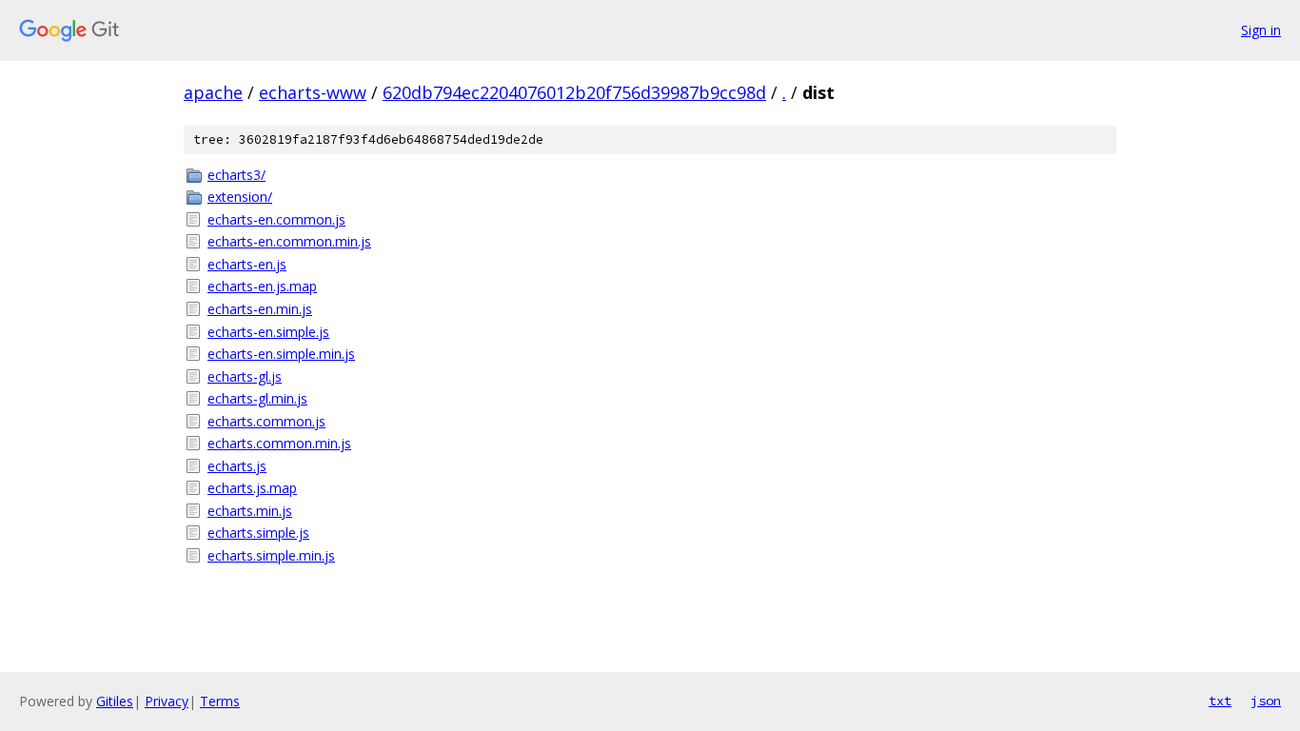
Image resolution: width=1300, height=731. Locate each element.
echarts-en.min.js (259, 309)
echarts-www (312, 92)
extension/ (239, 197)
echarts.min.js (249, 511)
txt (1220, 700)
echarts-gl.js (244, 376)
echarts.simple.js (258, 533)
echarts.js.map (252, 488)
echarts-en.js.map (262, 286)
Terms (220, 701)
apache (213, 92)
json (1266, 700)
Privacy (166, 701)
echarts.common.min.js (279, 443)
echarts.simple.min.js (271, 555)
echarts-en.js (246, 264)
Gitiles (114, 701)
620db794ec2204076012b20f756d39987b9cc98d (574, 92)
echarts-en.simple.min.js (281, 354)
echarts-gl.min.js (257, 398)
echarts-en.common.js (276, 219)
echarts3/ (236, 175)
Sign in (1261, 30)
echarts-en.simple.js (268, 332)
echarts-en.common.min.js (289, 241)
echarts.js (236, 466)
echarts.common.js (266, 421)
